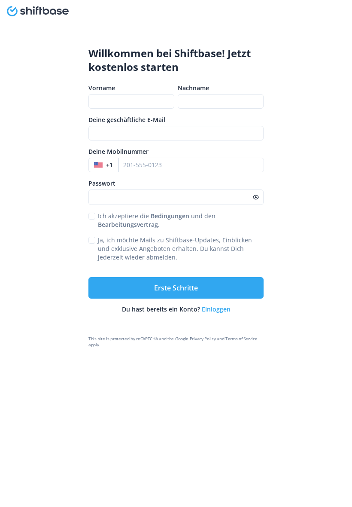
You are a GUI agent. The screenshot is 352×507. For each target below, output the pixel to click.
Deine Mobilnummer (118, 151)
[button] (103, 165)
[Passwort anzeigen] (256, 197)
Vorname (101, 88)
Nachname (193, 88)
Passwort (101, 183)
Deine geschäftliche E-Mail (126, 120)
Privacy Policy (203, 339)
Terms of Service (241, 339)
